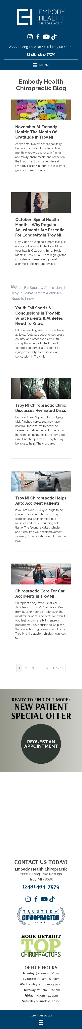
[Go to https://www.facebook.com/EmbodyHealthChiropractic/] (38, 37)
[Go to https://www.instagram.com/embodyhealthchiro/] (30, 37)
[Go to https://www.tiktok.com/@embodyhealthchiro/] (54, 37)
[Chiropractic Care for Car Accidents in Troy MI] (41, 574)
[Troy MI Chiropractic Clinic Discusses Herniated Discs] (41, 388)
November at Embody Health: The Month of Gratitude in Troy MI (36, 132)
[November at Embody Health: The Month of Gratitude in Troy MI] (41, 109)
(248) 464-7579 (41, 54)
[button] (41, 744)
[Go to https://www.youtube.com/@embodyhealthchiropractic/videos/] (46, 37)
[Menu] (41, 1022)
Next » (58, 668)
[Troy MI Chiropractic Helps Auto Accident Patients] (41, 481)
